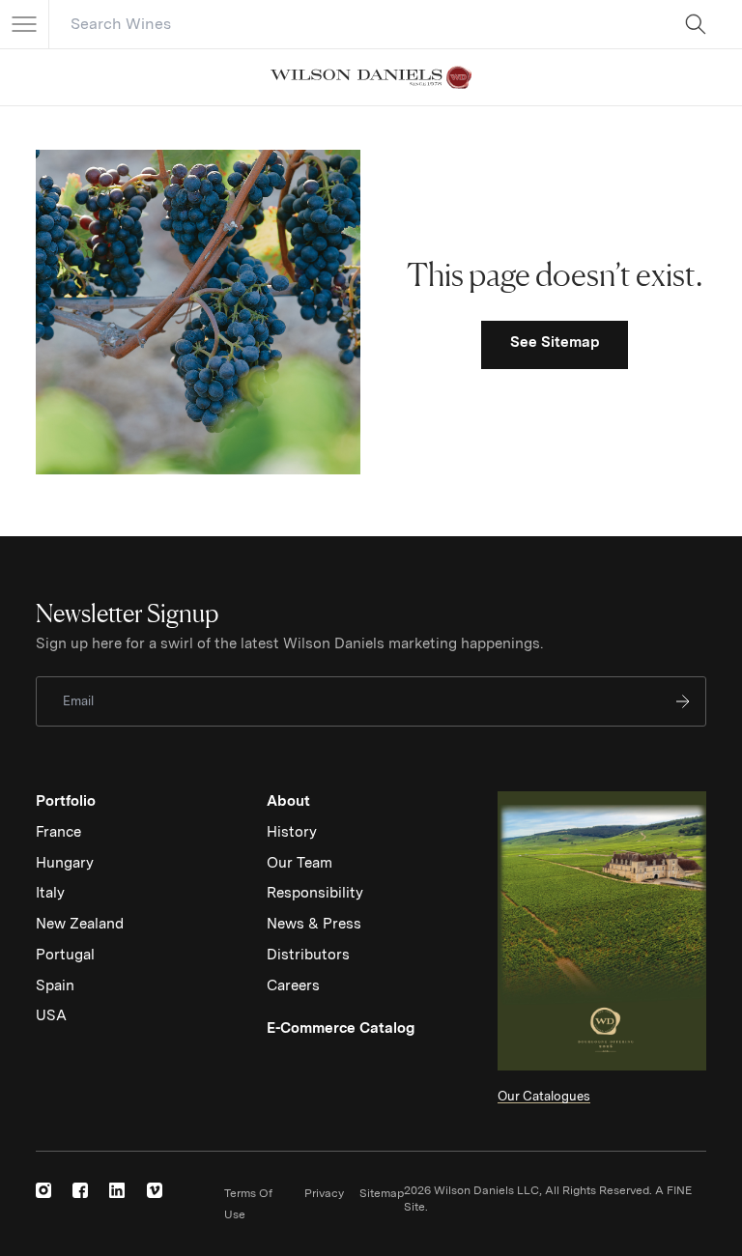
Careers (293, 985)
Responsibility (315, 892)
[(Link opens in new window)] (43, 1190)
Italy (50, 892)
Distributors (308, 954)
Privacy (324, 1193)
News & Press (314, 923)
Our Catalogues (544, 1096)
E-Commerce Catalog (340, 1028)
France (58, 832)
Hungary (65, 862)
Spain (55, 985)
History (292, 832)
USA (51, 1015)
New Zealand (80, 923)
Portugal (65, 954)
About (288, 801)
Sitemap (381, 1193)
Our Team (299, 862)
